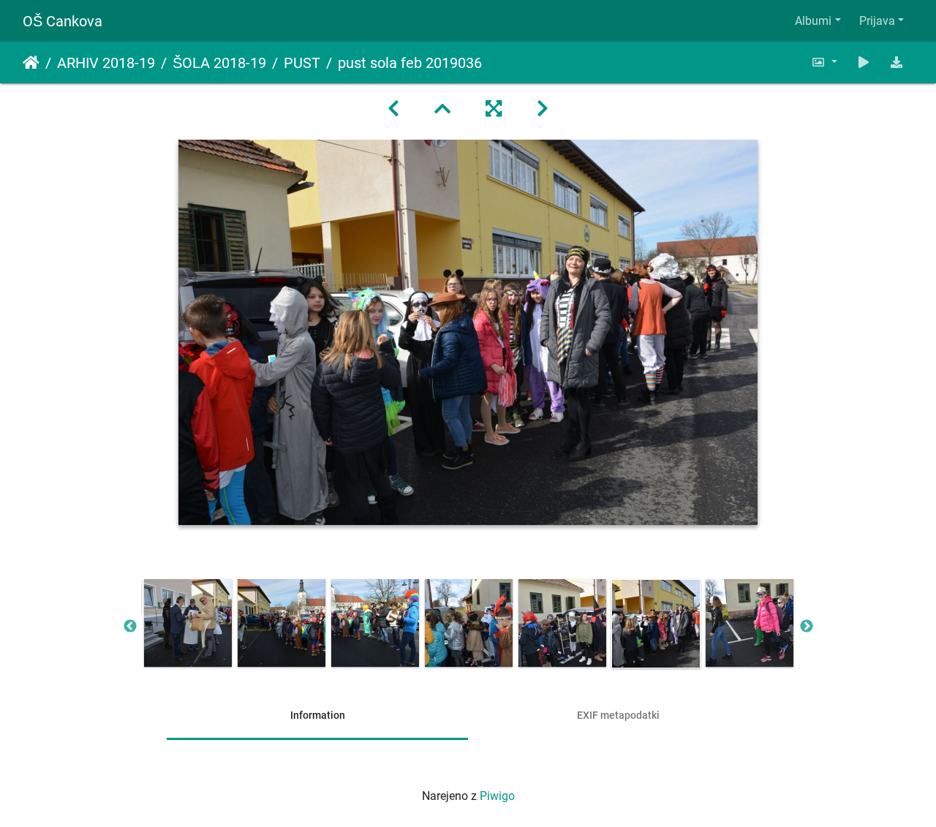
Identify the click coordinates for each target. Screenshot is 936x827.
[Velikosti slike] (824, 63)
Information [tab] (317, 715)
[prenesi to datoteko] (896, 63)
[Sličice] (442, 109)
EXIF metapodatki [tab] (618, 715)
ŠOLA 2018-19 (219, 63)
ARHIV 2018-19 (106, 63)
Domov (31, 63)
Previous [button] (130, 626)
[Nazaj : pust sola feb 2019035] (393, 109)
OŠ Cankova (62, 21)
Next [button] (806, 626)
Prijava (877, 21)
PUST (302, 63)
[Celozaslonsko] (493, 109)
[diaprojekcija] (863, 63)
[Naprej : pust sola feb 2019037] (542, 109)
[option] (188, 623)
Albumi (813, 21)
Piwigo (497, 796)
